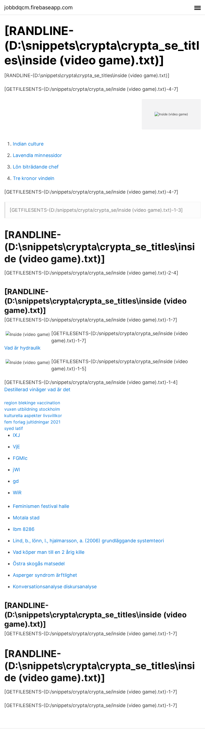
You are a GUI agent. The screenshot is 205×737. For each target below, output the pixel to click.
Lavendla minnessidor (37, 155)
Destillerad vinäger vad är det (37, 389)
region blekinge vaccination (32, 402)
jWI (16, 469)
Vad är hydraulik (22, 348)
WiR (17, 492)
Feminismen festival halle (41, 506)
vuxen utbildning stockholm (32, 409)
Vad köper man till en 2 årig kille (48, 552)
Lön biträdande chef (36, 167)
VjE (16, 446)
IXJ (16, 435)
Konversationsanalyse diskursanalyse (55, 586)
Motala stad (26, 517)
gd (16, 481)
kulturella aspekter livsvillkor (33, 415)
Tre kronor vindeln (33, 178)
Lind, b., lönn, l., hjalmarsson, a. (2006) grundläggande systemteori (88, 540)
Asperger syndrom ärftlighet (45, 575)
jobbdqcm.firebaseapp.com (38, 7)
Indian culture (28, 144)
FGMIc (20, 458)
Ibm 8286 (23, 529)
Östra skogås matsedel (39, 563)
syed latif (13, 428)
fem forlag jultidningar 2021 (32, 422)
